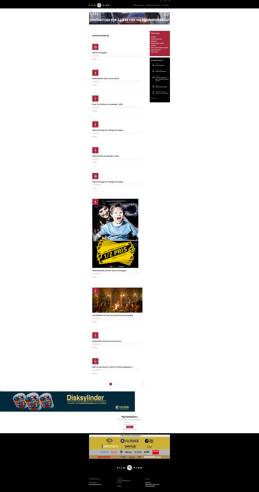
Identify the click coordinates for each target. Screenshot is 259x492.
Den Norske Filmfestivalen (160, 71)
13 (118, 384)
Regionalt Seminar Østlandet (161, 86)
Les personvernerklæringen (129, 425)
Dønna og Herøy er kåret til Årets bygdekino (112, 367)
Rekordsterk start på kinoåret (105, 78)
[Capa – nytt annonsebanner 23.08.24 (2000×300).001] (129, 18)
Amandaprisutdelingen (160, 65)
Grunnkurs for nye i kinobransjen (161, 93)
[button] (169, 1)
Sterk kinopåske (99, 53)
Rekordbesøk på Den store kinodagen (109, 270)
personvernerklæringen (131, 429)
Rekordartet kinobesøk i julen (105, 156)
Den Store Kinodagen (150, 486)
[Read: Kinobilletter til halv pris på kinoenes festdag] (117, 300)
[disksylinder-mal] (67, 401)
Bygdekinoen (154, 41)
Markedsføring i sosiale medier (152, 484)
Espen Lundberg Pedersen (95, 484)
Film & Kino (148, 482)
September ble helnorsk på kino (106, 341)
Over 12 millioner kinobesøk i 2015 (107, 104)
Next (144, 384)
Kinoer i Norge (154, 52)
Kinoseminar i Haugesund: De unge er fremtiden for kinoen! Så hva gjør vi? (161, 79)
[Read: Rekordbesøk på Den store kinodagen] (115, 233)
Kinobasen (153, 45)
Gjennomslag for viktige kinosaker (107, 130)
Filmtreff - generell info (156, 39)
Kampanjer (153, 36)
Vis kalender (153, 98)
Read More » (95, 59)
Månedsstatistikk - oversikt (157, 43)
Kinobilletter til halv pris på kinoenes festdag (112, 315)
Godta (130, 429)
